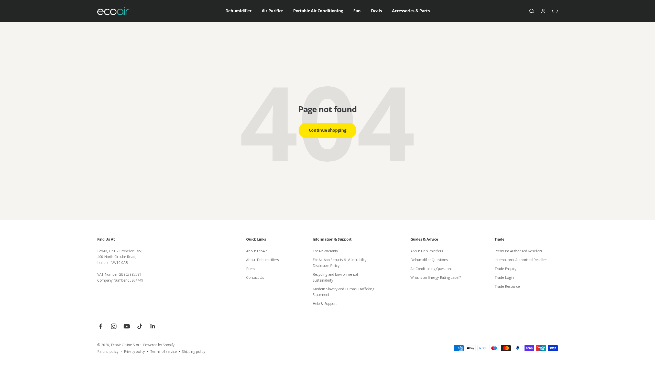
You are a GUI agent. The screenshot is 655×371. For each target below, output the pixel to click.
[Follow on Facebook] (100, 326)
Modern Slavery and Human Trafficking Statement (343, 291)
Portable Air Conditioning (318, 11)
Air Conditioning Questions (431, 268)
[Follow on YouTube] (126, 326)
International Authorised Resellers (521, 259)
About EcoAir (256, 251)
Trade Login (504, 277)
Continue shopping (327, 130)
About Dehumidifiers (262, 259)
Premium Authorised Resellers (518, 251)
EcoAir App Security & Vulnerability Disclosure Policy (339, 262)
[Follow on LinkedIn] (152, 326)
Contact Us (255, 277)
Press (250, 268)
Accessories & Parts (411, 11)
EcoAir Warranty (325, 251)
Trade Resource (507, 286)
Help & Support (325, 303)
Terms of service (163, 351)
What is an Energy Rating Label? (435, 277)
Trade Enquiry (505, 268)
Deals (376, 11)
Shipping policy (193, 351)
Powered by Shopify (158, 344)
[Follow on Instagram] (113, 326)
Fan (357, 11)
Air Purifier (272, 11)
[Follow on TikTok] (139, 326)
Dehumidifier (238, 11)
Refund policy (107, 351)
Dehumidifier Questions (429, 259)
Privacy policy (134, 351)
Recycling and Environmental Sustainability (335, 277)
